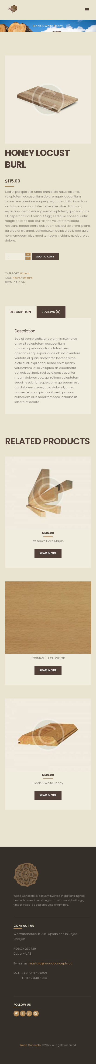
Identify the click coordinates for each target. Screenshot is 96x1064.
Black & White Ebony (48, 26)
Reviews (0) (51, 312)
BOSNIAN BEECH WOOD (48, 658)
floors (16, 278)
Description (20, 312)
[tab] (20, 312)
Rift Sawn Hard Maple (48, 541)
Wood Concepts (30, 1045)
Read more (48, 553)
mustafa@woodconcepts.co (50, 963)
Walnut (24, 273)
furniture (26, 278)
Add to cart (45, 256)
